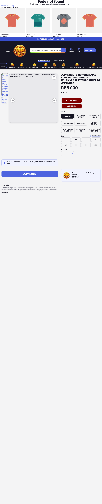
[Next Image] (54, 100)
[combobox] (45, 50)
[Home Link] (19, 50)
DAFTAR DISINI (71, 100)
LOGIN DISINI (71, 106)
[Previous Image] (12, 100)
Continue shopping (7, 6)
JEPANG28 (29, 173)
